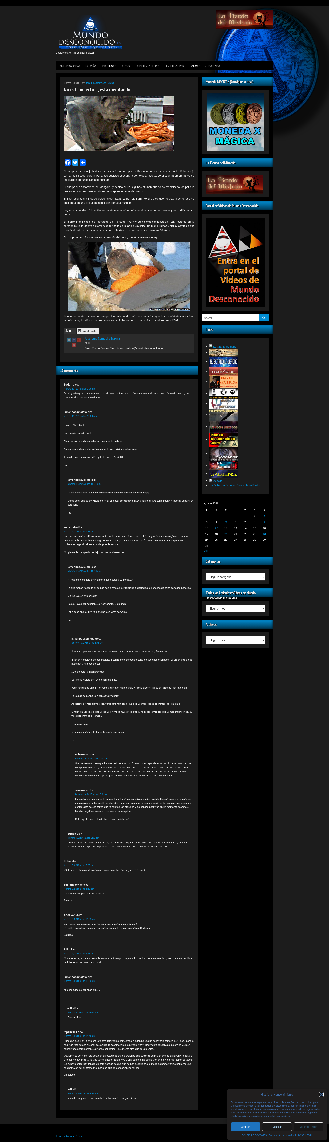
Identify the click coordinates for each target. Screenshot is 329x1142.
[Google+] (79, 340)
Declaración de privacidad (282, 1135)
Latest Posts (89, 331)
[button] (321, 1094)
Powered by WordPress (69, 1136)
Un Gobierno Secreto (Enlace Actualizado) (234, 485)
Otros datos (212, 66)
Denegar (277, 1126)
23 (264, 534)
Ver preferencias (308, 1126)
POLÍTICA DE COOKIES (254, 1135)
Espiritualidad (175, 66)
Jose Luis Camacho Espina (100, 82)
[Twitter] (69, 340)
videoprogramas (70, 66)
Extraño (90, 66)
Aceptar (245, 1126)
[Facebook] (74, 340)
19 (225, 534)
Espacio (125, 66)
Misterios (108, 66)
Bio (71, 331)
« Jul (205, 550)
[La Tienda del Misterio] (244, 19)
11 (216, 528)
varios (194, 66)
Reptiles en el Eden (148, 66)
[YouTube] (74, 344)
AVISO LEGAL (305, 1135)
